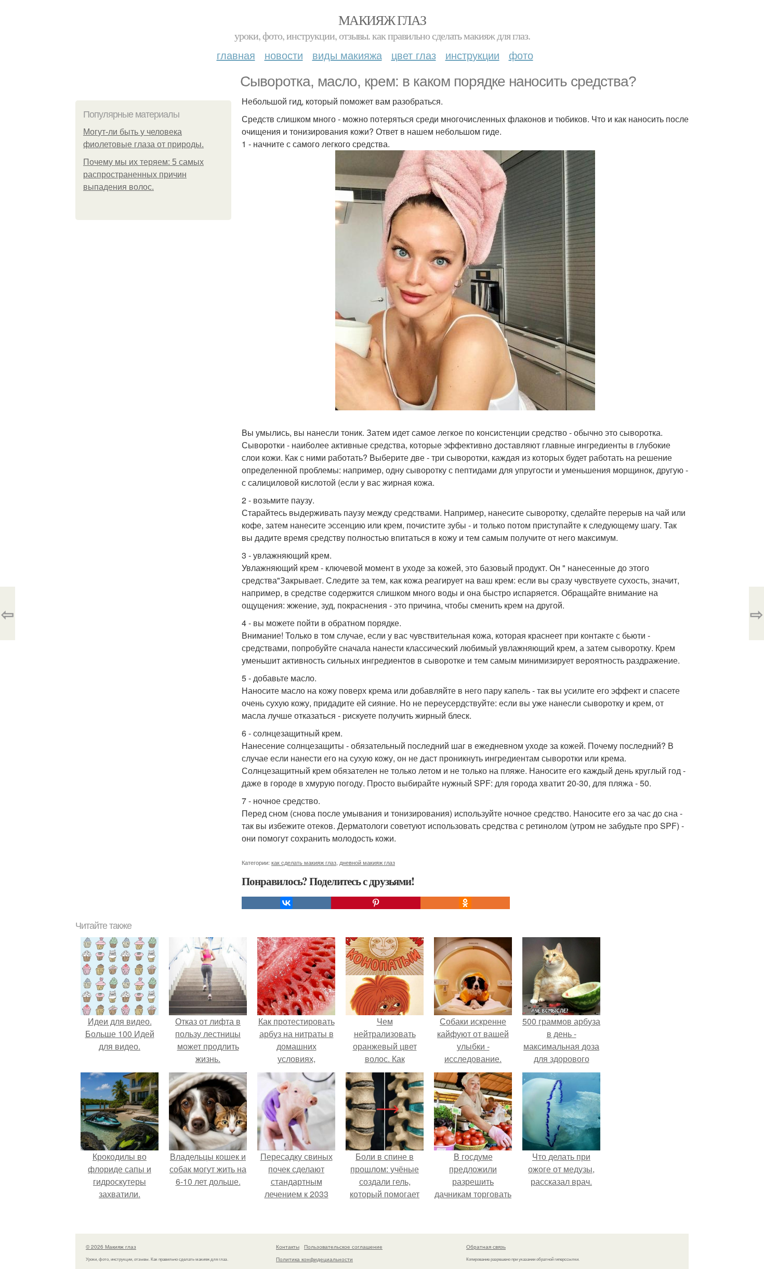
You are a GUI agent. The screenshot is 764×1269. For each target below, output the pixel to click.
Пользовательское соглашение (343, 1246)
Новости (284, 54)
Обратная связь (486, 1246)
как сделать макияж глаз (303, 862)
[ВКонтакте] (286, 903)
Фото (521, 54)
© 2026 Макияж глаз (111, 1246)
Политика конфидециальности (314, 1259)
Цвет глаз (413, 54)
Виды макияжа (347, 54)
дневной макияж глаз (367, 862)
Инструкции (472, 54)
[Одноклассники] (465, 903)
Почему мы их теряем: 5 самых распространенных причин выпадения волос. (143, 174)
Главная (236, 54)
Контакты (287, 1246)
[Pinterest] (375, 903)
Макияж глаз (382, 20)
